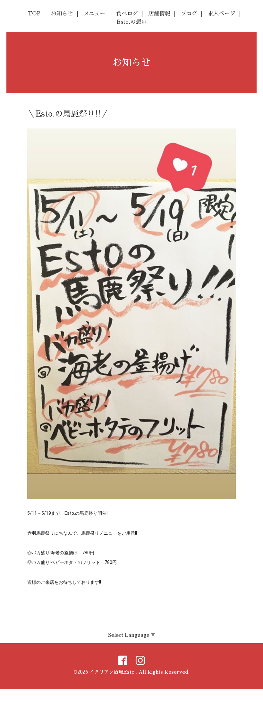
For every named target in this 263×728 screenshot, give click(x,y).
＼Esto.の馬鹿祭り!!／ (68, 114)
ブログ (189, 13)
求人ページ (221, 13)
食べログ (127, 13)
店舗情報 (159, 13)
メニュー (94, 13)
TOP (34, 13)
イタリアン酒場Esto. (112, 672)
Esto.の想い (132, 22)
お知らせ (62, 13)
